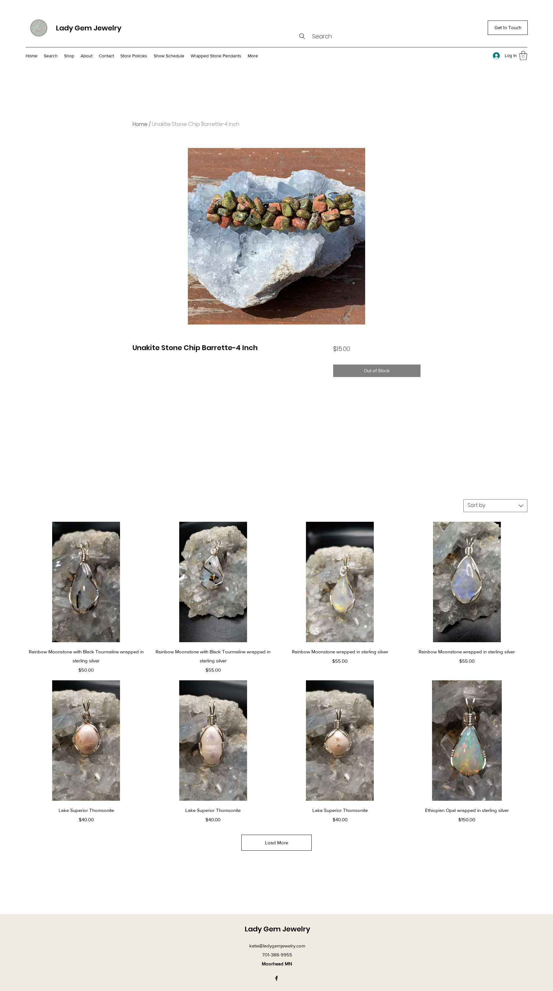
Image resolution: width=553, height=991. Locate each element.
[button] (523, 55)
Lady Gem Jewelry (88, 28)
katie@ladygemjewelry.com (277, 945)
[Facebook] (276, 978)
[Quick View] (86, 582)
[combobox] (495, 505)
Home (140, 124)
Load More (276, 842)
